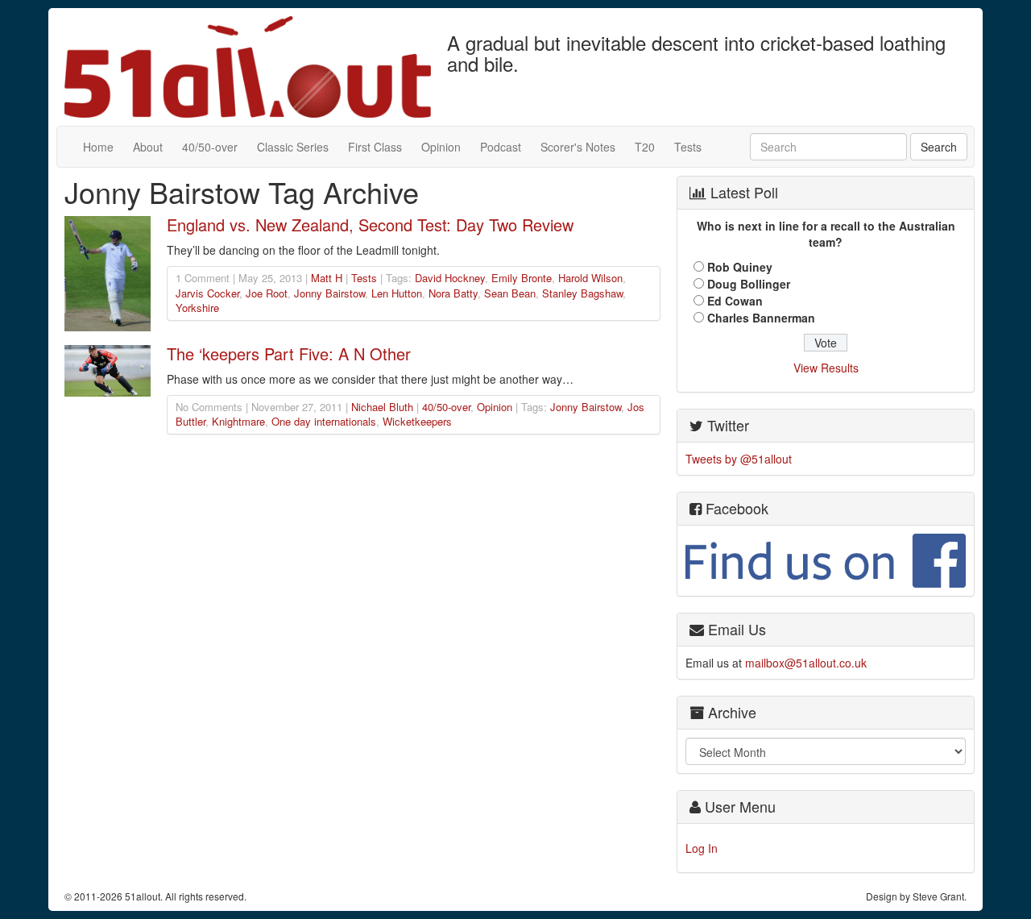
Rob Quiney (739, 267)
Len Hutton (396, 293)
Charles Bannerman (761, 318)
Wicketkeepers (417, 421)
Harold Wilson (590, 277)
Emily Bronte (521, 277)
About (148, 147)
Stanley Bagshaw (582, 293)
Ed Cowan (735, 301)
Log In (701, 848)
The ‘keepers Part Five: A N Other (289, 353)
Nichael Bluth (382, 406)
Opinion (441, 147)
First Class (375, 147)
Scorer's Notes (577, 147)
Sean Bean (510, 293)
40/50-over (210, 147)
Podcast (500, 147)
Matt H (326, 277)
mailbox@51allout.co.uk (806, 663)
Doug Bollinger (748, 284)
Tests (688, 147)
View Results (826, 368)
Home (98, 147)
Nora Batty (453, 293)
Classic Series (293, 147)
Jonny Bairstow (329, 293)
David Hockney (450, 277)
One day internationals (323, 421)
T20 (645, 147)
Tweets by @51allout (738, 459)
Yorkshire (197, 307)
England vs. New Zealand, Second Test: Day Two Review (370, 224)
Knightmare (238, 421)
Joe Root (267, 293)
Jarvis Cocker (207, 293)
